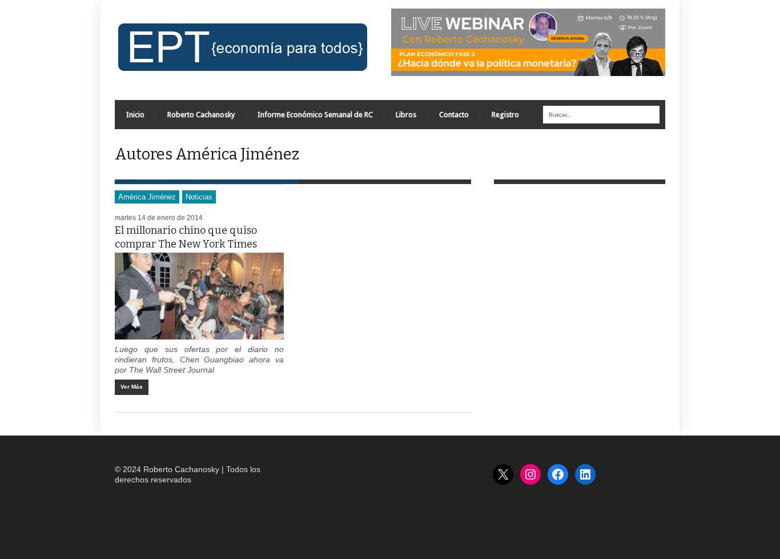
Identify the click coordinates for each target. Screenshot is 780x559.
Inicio (135, 114)
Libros (406, 114)
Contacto (454, 114)
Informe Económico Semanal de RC (315, 114)
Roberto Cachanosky (201, 114)
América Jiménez (147, 197)
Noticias (199, 197)
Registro (505, 114)
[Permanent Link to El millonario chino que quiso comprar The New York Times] (199, 296)
